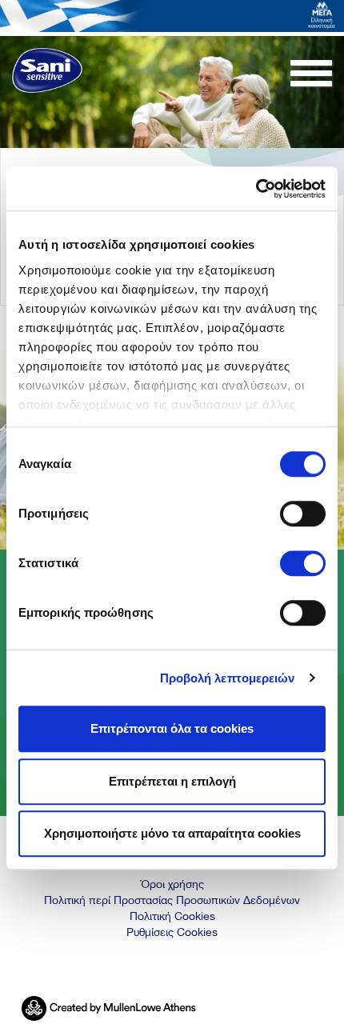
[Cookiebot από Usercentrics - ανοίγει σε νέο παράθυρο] (256, 188)
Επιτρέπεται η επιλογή (172, 781)
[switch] (303, 513)
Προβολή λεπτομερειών (227, 678)
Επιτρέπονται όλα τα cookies (172, 728)
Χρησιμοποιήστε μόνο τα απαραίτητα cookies (172, 833)
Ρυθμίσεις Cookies (172, 932)
